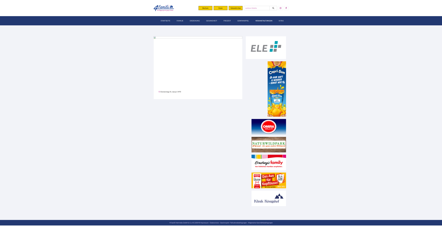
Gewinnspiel (243, 21)
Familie (180, 21)
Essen (221, 8)
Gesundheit (211, 21)
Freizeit (227, 21)
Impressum (205, 223)
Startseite (165, 21)
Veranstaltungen (263, 21)
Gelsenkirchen (236, 8)
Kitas (281, 21)
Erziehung (195, 21)
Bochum (205, 8)
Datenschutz (214, 223)
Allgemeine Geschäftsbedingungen (260, 223)
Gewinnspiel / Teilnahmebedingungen (233, 223)
